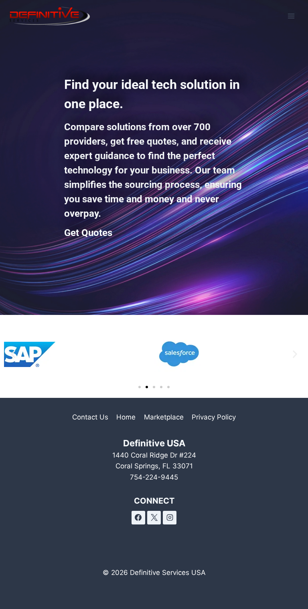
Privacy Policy (214, 417)
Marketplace (164, 417)
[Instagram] (169, 517)
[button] (13, 354)
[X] (154, 517)
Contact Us (90, 417)
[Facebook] (138, 517)
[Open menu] (291, 16)
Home (126, 417)
